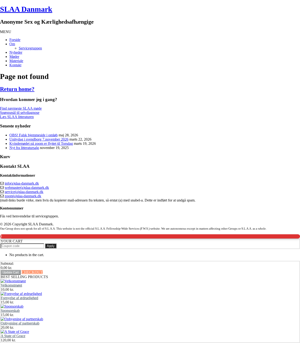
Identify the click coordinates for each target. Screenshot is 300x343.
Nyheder (15, 52)
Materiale (16, 61)
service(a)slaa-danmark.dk (24, 192)
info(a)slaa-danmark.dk (22, 183)
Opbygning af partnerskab (20, 323)
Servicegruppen (30, 48)
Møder (14, 57)
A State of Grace (13, 336)
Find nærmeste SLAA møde (21, 108)
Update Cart (11, 272)
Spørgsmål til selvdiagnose (19, 113)
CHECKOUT (32, 272)
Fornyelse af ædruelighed (19, 298)
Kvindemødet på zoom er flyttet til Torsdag (41, 143)
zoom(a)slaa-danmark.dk (23, 196)
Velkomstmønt (11, 285)
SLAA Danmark (26, 9)
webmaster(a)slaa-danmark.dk (27, 188)
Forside (14, 40)
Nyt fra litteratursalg (24, 148)
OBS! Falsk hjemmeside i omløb (33, 135)
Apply (51, 246)
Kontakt (15, 65)
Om (12, 44)
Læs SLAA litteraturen (17, 117)
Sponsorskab (10, 311)
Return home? (17, 89)
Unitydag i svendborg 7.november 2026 (38, 139)
